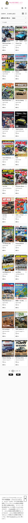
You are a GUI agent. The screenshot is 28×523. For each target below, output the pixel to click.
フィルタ (4, 22)
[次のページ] (20, 371)
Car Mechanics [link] (6, 72)
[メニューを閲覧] (25, 8)
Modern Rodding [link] (7, 358)
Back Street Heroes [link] (7, 100)
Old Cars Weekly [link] (20, 100)
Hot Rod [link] (5, 215)
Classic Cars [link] (19, 43)
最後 (18, 374)
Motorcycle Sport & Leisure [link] (7, 43)
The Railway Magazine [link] (7, 243)
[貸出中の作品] (22, 8)
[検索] (2, 8)
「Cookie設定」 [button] (12, 509)
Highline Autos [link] (19, 129)
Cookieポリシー (14, 517)
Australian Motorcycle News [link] (20, 186)
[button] (23, 14)
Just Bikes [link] (18, 272)
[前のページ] (9, 371)
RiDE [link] (17, 158)
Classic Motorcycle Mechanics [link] (7, 158)
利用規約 (7, 499)
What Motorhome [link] (7, 300)
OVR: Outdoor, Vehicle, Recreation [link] (20, 329)
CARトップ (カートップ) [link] (20, 215)
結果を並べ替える (5, 18)
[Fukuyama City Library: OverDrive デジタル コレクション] (14, 3)
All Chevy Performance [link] (20, 358)
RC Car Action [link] (6, 329)
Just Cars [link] (5, 186)
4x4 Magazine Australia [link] (7, 272)
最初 (11, 374)
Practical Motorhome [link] (20, 243)
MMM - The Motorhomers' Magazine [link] (20, 300)
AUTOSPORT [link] (6, 129)
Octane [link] (17, 72)
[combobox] (10, 8)
